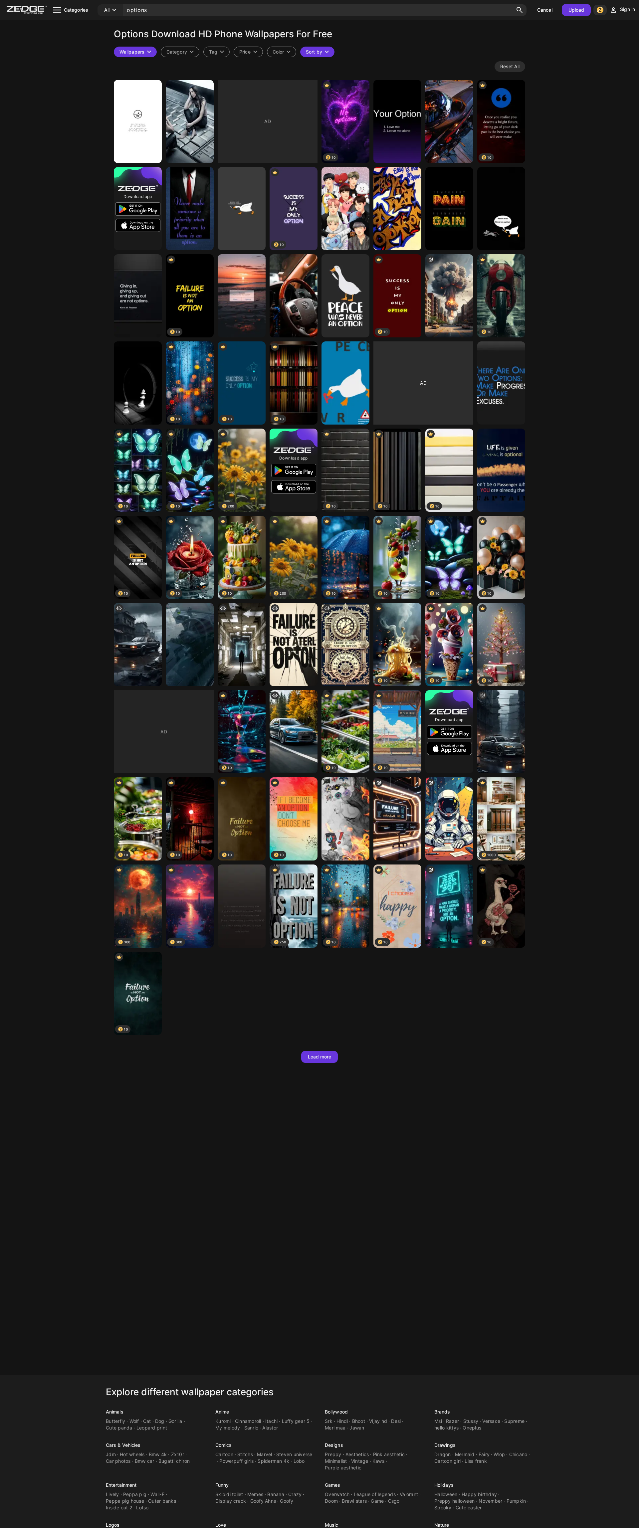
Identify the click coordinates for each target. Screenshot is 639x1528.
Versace (491, 1421)
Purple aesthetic (343, 1467)
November (490, 1501)
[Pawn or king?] (138, 383)
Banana (275, 1494)
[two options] (501, 383)
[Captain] (501, 470)
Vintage (359, 1461)
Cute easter (469, 1507)
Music (331, 1525)
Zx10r (177, 1454)
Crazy (295, 1494)
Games (332, 1485)
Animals (114, 1412)
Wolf (134, 1421)
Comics (223, 1445)
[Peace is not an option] (345, 383)
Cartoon (224, 1454)
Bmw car (144, 1461)
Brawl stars (354, 1501)
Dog (159, 1421)
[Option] (190, 208)
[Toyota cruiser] (294, 295)
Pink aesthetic (389, 1454)
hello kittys (446, 1428)
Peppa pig (134, 1494)
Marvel (264, 1454)
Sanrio (251, 1428)
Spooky (443, 1507)
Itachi (271, 1421)
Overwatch (337, 1494)
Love (220, 1525)
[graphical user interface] (397, 818)
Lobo (299, 1461)
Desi (396, 1421)
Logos (113, 1525)
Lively (112, 1494)
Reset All (510, 66)
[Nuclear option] (449, 295)
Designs (334, 1445)
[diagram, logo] (449, 818)
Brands (442, 1412)
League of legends (375, 1494)
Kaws (378, 1461)
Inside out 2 (119, 1507)
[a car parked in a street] (501, 731)
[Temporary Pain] (449, 208)
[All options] (190, 121)
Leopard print (151, 1428)
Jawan (356, 1428)
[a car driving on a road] (294, 731)
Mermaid (465, 1454)
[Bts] (345, 208)
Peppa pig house (125, 1501)
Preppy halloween (454, 1501)
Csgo (394, 1501)
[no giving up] (138, 295)
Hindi (342, 1421)
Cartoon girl (447, 1461)
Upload (576, 10)
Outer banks (162, 1501)
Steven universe (294, 1454)
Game (377, 1501)
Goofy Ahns (263, 1501)
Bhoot (358, 1421)
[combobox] (216, 52)
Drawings (445, 1445)
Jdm (111, 1454)
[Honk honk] (345, 295)
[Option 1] (449, 121)
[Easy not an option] (397, 208)
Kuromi (223, 1421)
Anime (222, 1412)
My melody (227, 1428)
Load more (319, 1056)
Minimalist (336, 1461)
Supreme (514, 1421)
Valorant (409, 1494)
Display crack (230, 1501)
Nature (441, 1525)
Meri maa (335, 1428)
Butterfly (115, 1421)
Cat (147, 1421)
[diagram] (294, 644)
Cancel (544, 10)
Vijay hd (378, 1421)
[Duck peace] (242, 208)
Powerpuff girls (236, 1461)
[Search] (520, 10)
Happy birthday (479, 1494)
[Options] (138, 121)
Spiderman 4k (273, 1461)
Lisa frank (476, 1461)
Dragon (442, 1454)
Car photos (118, 1461)
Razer (452, 1421)
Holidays (444, 1485)
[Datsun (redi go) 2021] (190, 644)
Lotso (142, 1507)
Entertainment (121, 1485)
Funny (222, 1485)
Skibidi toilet (229, 1494)
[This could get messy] (345, 818)
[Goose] (501, 208)
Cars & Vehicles (123, 1445)
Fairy (484, 1454)
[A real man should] (449, 906)
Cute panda (119, 1428)
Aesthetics (357, 1454)
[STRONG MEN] (242, 906)
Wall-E (157, 1494)
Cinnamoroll (248, 1421)
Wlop (499, 1454)
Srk (328, 1421)
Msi (438, 1421)
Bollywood (336, 1412)
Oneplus (472, 1428)
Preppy (333, 1454)
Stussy (471, 1421)
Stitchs (245, 1454)
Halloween (445, 1494)
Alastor (270, 1428)
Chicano (518, 1454)
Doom (331, 1501)
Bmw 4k (158, 1454)
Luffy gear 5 (296, 1421)
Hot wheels (132, 1454)
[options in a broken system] (242, 644)
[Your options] (397, 121)
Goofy (286, 1501)
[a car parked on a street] (138, 644)
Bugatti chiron (174, 1461)
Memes (255, 1494)
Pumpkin (516, 1501)
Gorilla (175, 1421)
